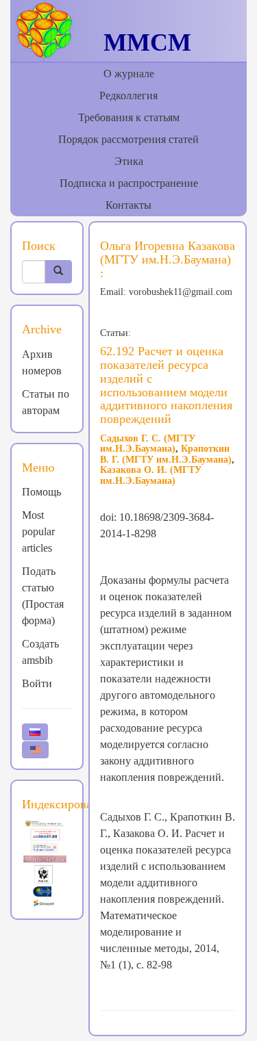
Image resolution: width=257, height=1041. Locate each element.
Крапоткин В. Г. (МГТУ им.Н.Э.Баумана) (166, 454)
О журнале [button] (128, 73)
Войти (37, 683)
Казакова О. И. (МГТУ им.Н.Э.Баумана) (150, 475)
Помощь (41, 492)
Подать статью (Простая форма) (43, 595)
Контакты (128, 205)
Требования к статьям (129, 117)
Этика (128, 161)
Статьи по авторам (45, 402)
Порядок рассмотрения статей (128, 139)
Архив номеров (42, 362)
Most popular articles (38, 531)
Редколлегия (128, 95)
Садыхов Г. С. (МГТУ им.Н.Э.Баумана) (147, 443)
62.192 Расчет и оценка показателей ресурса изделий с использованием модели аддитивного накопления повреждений (166, 385)
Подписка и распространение (129, 183)
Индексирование (66, 804)
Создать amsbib (40, 652)
